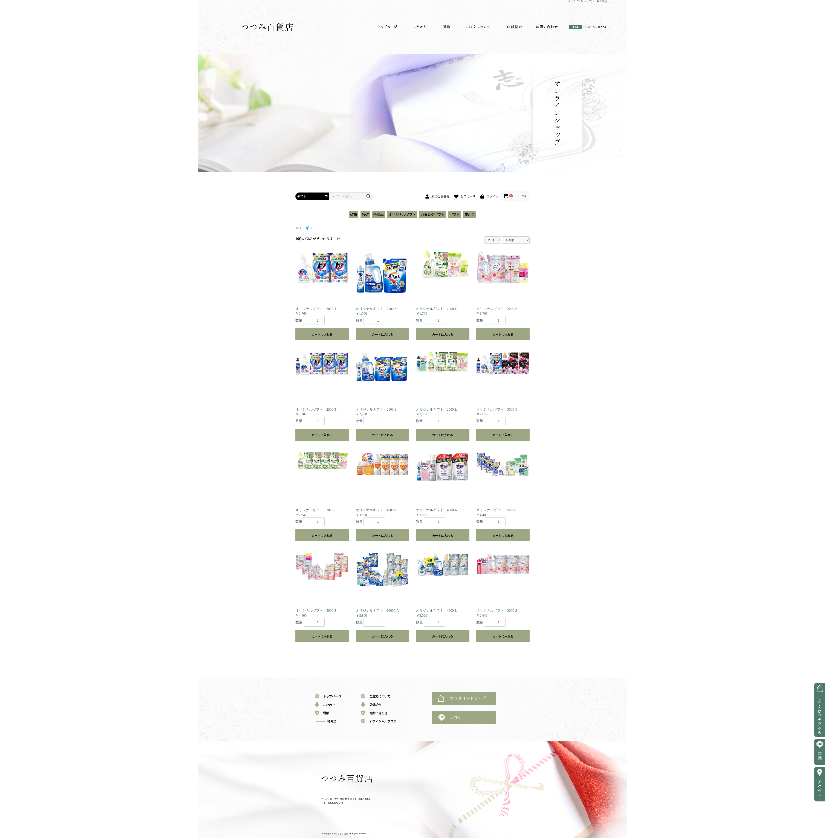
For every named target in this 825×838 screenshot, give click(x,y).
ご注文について (478, 26)
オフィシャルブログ (382, 721)
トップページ (388, 26)
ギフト (454, 214)
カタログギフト (433, 214)
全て (298, 228)
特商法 (331, 721)
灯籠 (353, 214)
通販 (447, 26)
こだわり (420, 26)
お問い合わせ (547, 26)
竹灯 (365, 214)
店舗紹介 (514, 26)
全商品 (378, 214)
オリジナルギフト (402, 214)
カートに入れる (322, 334)
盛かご (469, 214)
